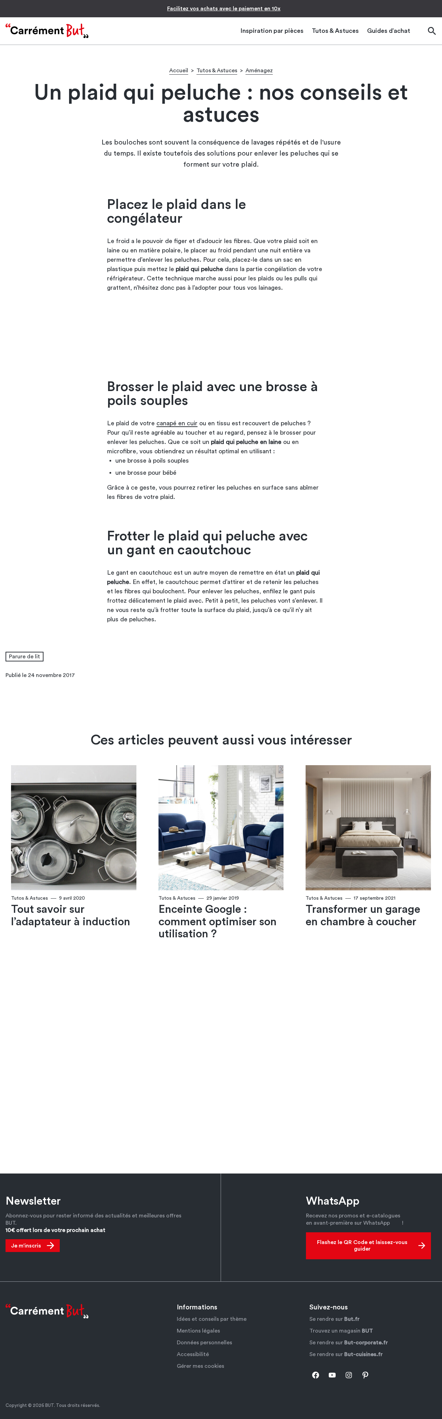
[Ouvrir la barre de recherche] (431, 31)
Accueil (178, 70)
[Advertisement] (221, 335)
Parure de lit (24, 656)
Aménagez (259, 70)
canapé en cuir (177, 423)
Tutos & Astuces (216, 70)
